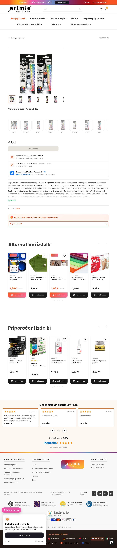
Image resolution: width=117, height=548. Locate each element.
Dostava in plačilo (10, 464)
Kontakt (35, 476)
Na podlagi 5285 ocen (58, 447)
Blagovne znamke (80, 24)
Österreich (53, 539)
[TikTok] (111, 493)
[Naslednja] (64, 431)
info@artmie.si (98, 467)
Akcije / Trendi (18, 18)
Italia (109, 539)
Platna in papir (58, 18)
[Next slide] (106, 243)
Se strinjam (24, 535)
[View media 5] (47, 99)
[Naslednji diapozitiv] (44, 263)
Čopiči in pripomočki (93, 18)
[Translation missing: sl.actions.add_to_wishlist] (23, 256)
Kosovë (86, 543)
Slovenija (97, 539)
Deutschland (69, 539)
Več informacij (31, 529)
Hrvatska (83, 539)
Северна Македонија (69, 543)
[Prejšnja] (53, 431)
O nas (34, 464)
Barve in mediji (37, 18)
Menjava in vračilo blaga (13, 468)
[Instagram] (99, 493)
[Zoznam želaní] (101, 9)
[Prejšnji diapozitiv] (31, 263)
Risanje (55, 24)
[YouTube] (105, 493)
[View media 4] (38, 99)
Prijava (87, 2)
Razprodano (33, 149)
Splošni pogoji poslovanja (14, 479)
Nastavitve (39, 541)
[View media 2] (21, 99)
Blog (33, 480)
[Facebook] (94, 493)
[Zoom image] (36, 74)
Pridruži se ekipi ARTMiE (41, 472)
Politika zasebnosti (11, 482)
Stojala (74, 18)
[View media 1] (12, 99)
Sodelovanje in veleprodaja (42, 468)
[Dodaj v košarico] (17, 295)
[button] (54, 300)
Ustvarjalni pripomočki (28, 24)
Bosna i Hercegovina (47, 543)
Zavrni (8, 541)
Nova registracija (101, 2)
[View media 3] (29, 99)
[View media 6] (55, 99)
